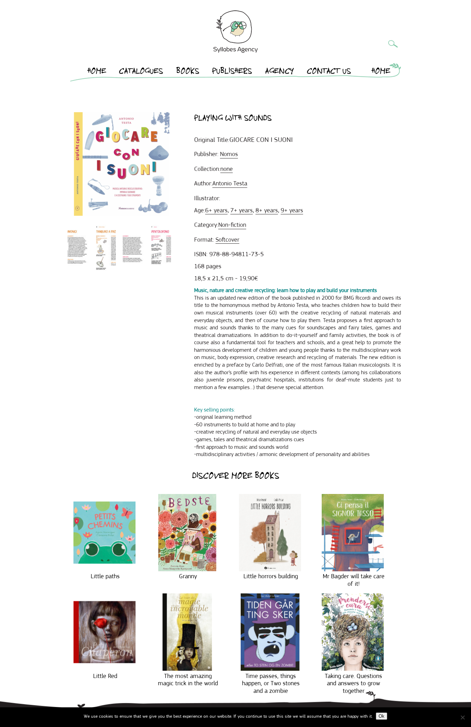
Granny (188, 576)
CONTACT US (329, 72)
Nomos (229, 154)
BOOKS (187, 72)
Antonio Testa (229, 183)
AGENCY (279, 72)
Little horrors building (270, 576)
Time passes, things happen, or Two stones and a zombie (271, 683)
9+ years (292, 210)
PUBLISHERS (232, 72)
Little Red (105, 675)
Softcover (227, 239)
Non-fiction (232, 224)
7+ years (241, 210)
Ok (381, 716)
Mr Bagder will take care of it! (353, 580)
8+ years (266, 210)
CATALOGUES (141, 72)
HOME (97, 72)
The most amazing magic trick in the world (188, 679)
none (226, 168)
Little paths (105, 576)
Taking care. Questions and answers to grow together (353, 683)
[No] (462, 717)
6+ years (216, 210)
